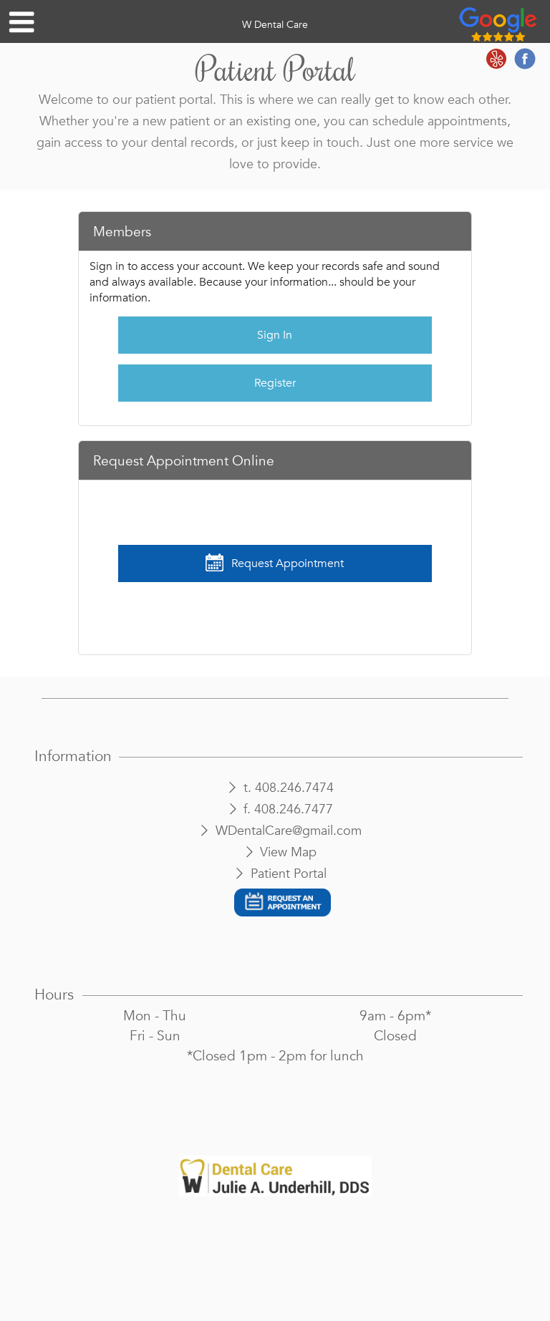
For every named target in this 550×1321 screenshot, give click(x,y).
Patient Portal (289, 874)
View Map (288, 852)
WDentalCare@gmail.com (289, 831)
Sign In (274, 335)
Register (275, 383)
